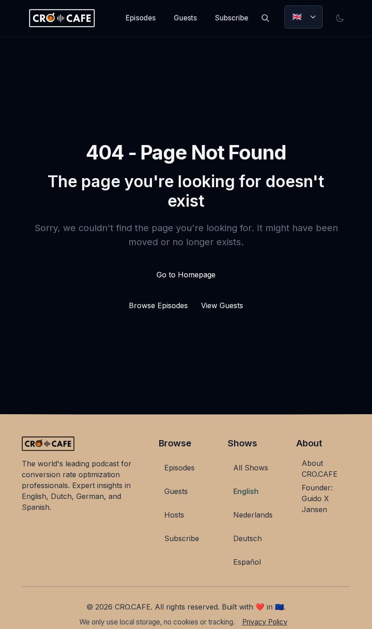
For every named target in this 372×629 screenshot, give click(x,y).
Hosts (174, 514)
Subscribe (231, 18)
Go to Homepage (186, 274)
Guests (185, 18)
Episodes (141, 18)
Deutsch (247, 538)
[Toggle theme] (340, 18)
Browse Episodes (159, 305)
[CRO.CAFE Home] (62, 18)
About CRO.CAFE (320, 469)
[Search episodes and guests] (265, 18)
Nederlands (253, 514)
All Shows (250, 467)
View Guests (222, 305)
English (246, 491)
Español (247, 561)
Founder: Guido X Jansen (317, 498)
